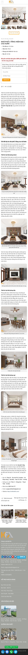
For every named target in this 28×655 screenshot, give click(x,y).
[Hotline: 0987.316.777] (11, 652)
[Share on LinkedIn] (10, 86)
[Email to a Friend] (7, 86)
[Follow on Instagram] (7, 557)
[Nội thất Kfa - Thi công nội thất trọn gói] (11, 2)
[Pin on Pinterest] (9, 86)
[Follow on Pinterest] (13, 557)
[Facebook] (7, 652)
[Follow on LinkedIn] (15, 557)
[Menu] (2, 2)
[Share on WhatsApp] (2, 86)
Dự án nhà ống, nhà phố (7, 38)
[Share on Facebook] (3, 86)
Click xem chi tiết (14, 32)
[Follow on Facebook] (5, 557)
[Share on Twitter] (5, 86)
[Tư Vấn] (15, 652)
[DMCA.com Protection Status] (21, 557)
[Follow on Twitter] (10, 557)
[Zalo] (2, 557)
